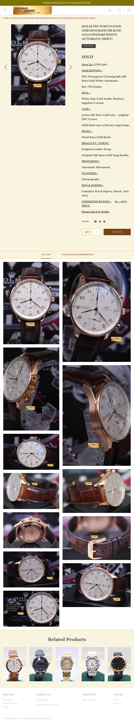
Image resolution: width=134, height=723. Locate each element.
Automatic (7, 700)
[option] (38, 64)
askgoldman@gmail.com (47, 705)
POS (24, 719)
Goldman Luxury (13, 719)
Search (116, 700)
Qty (87, 232)
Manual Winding (10, 703)
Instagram (91, 700)
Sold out (117, 232)
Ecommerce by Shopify (40, 719)
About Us (118, 703)
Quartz (6, 707)
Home (6, 18)
